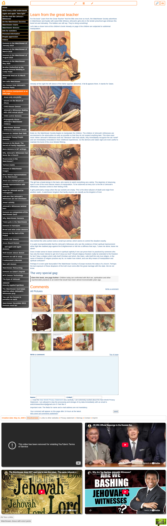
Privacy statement (67, 418)
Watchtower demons (10, 28)
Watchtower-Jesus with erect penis (16, 521)
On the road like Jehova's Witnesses (12, 18)
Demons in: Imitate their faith (15, 133)
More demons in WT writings (14, 149)
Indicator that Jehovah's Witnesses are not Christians (14, 197)
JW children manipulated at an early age (15, 92)
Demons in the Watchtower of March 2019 (15, 50)
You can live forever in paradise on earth (12, 298)
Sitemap (79, 418)
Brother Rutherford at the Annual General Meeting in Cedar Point (14, 69)
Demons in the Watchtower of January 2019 (15, 44)
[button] (83, 3)
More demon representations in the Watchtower (14, 176)
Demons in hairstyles (11, 226)
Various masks (9, 165)
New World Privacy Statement (51, 400)
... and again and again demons (12, 248)
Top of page (113, 355)
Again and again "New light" (14, 14)
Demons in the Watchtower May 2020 (14, 62)
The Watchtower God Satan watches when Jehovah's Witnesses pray (14, 291)
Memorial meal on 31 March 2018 (14, 77)
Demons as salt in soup (12, 257)
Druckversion (32, 418)
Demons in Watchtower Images (12, 170)
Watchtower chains (10, 25)
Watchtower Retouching (12, 268)
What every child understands (14, 11)
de (162, 3)
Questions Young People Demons (13, 138)
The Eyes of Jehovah (11, 279)
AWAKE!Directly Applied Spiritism (13, 284)
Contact (87, 418)
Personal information (11, 34)
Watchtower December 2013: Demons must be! (14, 304)
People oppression (10, 37)
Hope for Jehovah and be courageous (13, 191)
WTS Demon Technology (13, 275)
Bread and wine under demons (15, 229)
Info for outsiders (9, 31)
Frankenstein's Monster (12, 260)
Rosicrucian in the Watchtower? (10, 160)
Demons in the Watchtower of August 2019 (15, 56)
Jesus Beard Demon (11, 243)
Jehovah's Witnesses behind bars (14, 207)
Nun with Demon (9, 264)
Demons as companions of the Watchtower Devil (15, 213)
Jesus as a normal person (13, 181)
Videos (5, 40)
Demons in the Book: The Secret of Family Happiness (14, 144)
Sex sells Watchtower (11, 81)
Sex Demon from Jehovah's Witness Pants (14, 86)
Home (4, 8)
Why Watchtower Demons (13, 218)
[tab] (83, 2)
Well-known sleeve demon (13, 253)
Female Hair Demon (11, 239)
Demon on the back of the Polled (13, 234)
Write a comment (111, 289)
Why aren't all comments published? (44, 414)
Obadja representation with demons (14, 185)
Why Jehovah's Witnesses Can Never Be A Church (15, 154)
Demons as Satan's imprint (14, 272)
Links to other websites (50, 418)
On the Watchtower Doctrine (14, 22)
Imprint (95, 418)
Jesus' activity (8, 202)
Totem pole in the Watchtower (15, 222)
